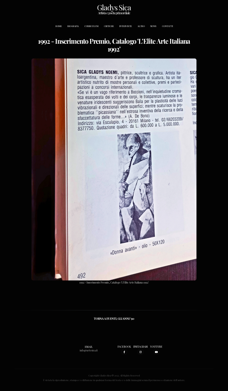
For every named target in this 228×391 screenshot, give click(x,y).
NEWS (153, 26)
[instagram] (141, 352)
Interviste (125, 26)
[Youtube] (156, 352)
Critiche (109, 26)
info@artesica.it (89, 350)
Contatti (167, 26)
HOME (58, 26)
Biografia (73, 26)
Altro (141, 26)
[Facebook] (124, 352)
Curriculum (91, 26)
